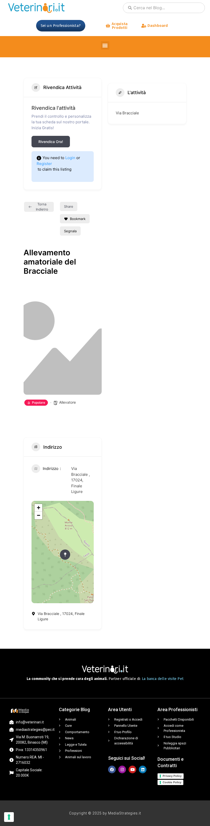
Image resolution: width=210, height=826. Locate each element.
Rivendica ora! (50, 141)
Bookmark (78, 219)
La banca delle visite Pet (162, 679)
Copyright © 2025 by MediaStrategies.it (105, 813)
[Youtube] (132, 769)
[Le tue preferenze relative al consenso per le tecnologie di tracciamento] (9, 817)
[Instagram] (122, 769)
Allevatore (67, 402)
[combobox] (164, 8)
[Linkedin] (142, 769)
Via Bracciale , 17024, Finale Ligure (80, 480)
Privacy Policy (172, 776)
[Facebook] (112, 769)
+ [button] (38, 507)
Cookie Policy (172, 782)
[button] (105, 45)
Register (44, 163)
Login (70, 157)
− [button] (38, 515)
